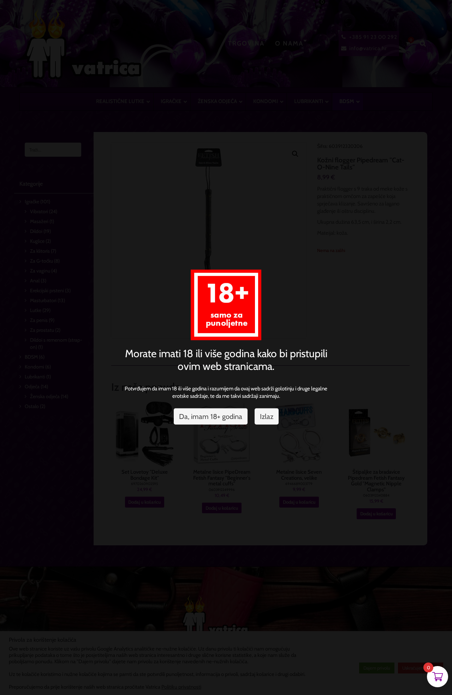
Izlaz (266, 416)
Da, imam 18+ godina (210, 416)
